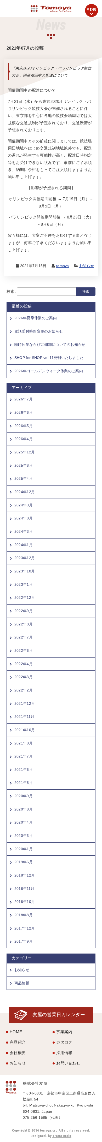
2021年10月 (24, 730)
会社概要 (18, 1052)
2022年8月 (23, 624)
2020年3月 (23, 835)
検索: (11, 291)
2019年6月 (23, 862)
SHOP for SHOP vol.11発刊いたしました (49, 358)
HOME (16, 1031)
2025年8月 (23, 465)
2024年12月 (24, 492)
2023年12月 (24, 558)
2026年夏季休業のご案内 (35, 318)
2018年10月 (24, 902)
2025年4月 (23, 478)
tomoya (62, 266)
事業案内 (64, 1031)
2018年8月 (23, 915)
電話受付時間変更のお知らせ (38, 331)
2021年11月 (24, 716)
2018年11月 (24, 888)
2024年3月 (23, 531)
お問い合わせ (68, 1063)
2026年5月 (23, 426)
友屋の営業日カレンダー (58, 1014)
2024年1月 (23, 545)
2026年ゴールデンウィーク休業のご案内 (48, 371)
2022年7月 (23, 637)
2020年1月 (23, 849)
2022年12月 (24, 597)
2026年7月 (23, 399)
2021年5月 (23, 782)
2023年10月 (24, 571)
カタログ (64, 1042)
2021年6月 (23, 769)
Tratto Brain (61, 1136)
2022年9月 (23, 611)
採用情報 (64, 1052)
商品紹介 (18, 1042)
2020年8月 (23, 809)
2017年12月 (24, 928)
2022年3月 (23, 677)
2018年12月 (24, 875)
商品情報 (21, 983)
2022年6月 (23, 650)
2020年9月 (23, 796)
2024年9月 (23, 505)
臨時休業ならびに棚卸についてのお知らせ (50, 344)
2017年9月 (23, 941)
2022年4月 (23, 664)
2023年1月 (23, 584)
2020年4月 (23, 822)
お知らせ (86, 266)
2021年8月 (23, 743)
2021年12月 (24, 703)
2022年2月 (23, 690)
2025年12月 (24, 452)
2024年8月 (23, 518)
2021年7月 (23, 756)
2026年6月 (23, 412)
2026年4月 (23, 439)
